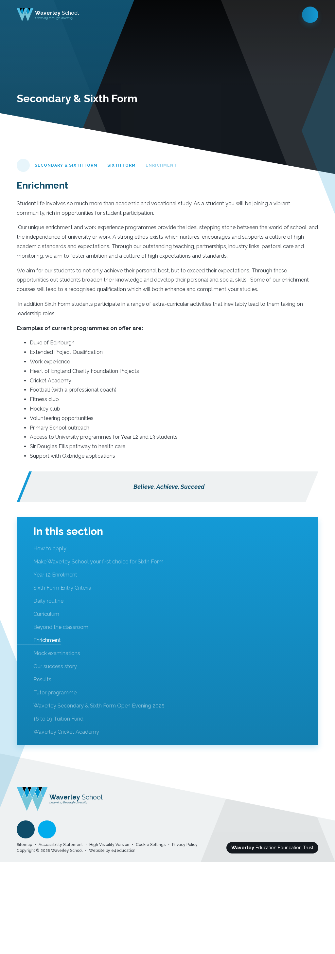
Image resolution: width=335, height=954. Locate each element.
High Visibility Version (109, 844)
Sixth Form (121, 165)
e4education (123, 850)
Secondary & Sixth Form (66, 165)
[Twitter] (47, 829)
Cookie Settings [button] (151, 844)
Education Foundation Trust (272, 847)
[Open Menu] (310, 15)
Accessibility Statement (61, 844)
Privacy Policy (185, 844)
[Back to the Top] (26, 829)
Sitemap (24, 844)
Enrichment (161, 165)
